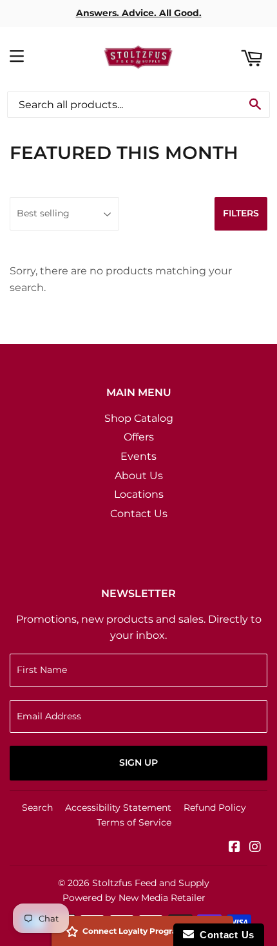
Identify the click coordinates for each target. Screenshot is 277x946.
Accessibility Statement (118, 807)
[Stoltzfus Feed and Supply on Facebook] (234, 848)
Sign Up (138, 762)
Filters (241, 213)
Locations (139, 494)
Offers (139, 437)
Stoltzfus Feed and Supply (150, 883)
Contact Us (138, 513)
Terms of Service (134, 822)
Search (37, 807)
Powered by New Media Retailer (133, 898)
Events (138, 456)
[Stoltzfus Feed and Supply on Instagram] (255, 848)
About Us (139, 475)
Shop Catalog (138, 418)
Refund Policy (215, 807)
